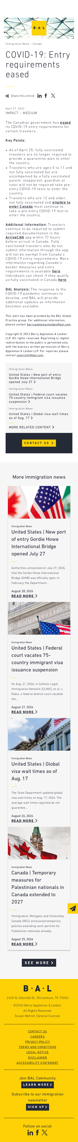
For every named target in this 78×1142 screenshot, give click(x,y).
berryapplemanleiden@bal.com (49, 324)
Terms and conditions (38, 1047)
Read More (23, 596)
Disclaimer (37, 1057)
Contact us (37, 1031)
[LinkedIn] (30, 1132)
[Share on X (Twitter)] (53, 96)
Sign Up (36, 1107)
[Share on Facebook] (46, 96)
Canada (37, 44)
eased (65, 123)
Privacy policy (37, 1042)
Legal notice (37, 1052)
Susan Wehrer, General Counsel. (38, 1016)
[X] (45, 1132)
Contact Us (37, 443)
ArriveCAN (15, 237)
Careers (37, 1036)
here (56, 271)
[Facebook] (37, 1132)
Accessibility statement (38, 1063)
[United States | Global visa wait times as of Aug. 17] (39, 734)
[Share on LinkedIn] (39, 96)
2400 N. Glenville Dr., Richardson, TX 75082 (38, 998)
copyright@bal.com (30, 355)
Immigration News (17, 44)
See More (37, 963)
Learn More (36, 1084)
